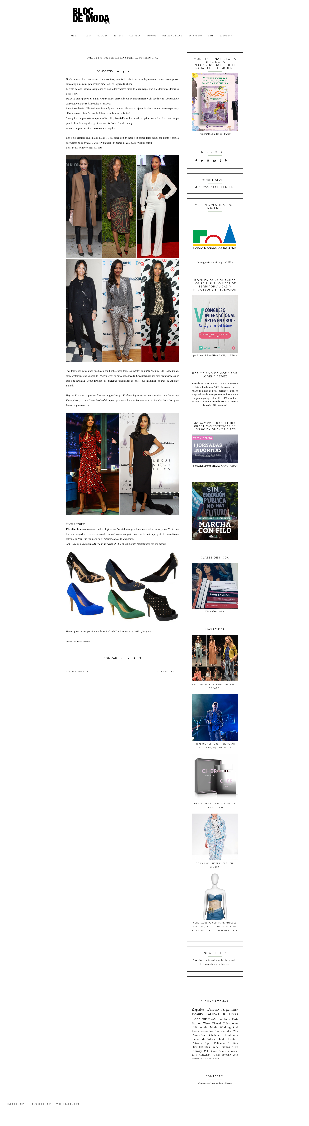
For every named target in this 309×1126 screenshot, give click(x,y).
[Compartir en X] (118, 71)
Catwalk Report (202, 1043)
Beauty (197, 1014)
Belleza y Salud (172, 36)
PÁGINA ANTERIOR (77, 672)
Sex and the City (226, 1031)
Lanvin (69, 405)
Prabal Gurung (124, 123)
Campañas (198, 1035)
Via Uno (82, 539)
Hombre (118, 36)
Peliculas (219, 1043)
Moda (74, 36)
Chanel (216, 1023)
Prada (215, 1047)
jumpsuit (110, 142)
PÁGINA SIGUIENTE (167, 672)
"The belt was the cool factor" (100, 108)
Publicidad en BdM (67, 1104)
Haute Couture (228, 1039)
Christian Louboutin (223, 1035)
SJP (204, 1019)
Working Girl (229, 1027)
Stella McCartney (203, 1039)
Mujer (87, 36)
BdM (211, 36)
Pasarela (134, 36)
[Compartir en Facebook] (123, 71)
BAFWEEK (216, 1014)
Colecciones (230, 1023)
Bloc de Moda (15, 1104)
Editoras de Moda (204, 1027)
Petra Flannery (138, 98)
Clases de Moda (42, 1104)
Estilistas (204, 1047)
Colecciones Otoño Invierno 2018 (218, 1054)
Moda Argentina (202, 1031)
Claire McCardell (98, 400)
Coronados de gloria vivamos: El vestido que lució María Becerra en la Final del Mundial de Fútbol (215, 927)
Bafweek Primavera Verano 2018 (205, 1058)
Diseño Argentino (222, 1009)
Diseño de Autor (219, 1019)
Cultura (102, 36)
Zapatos (151, 36)
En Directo (195, 36)
